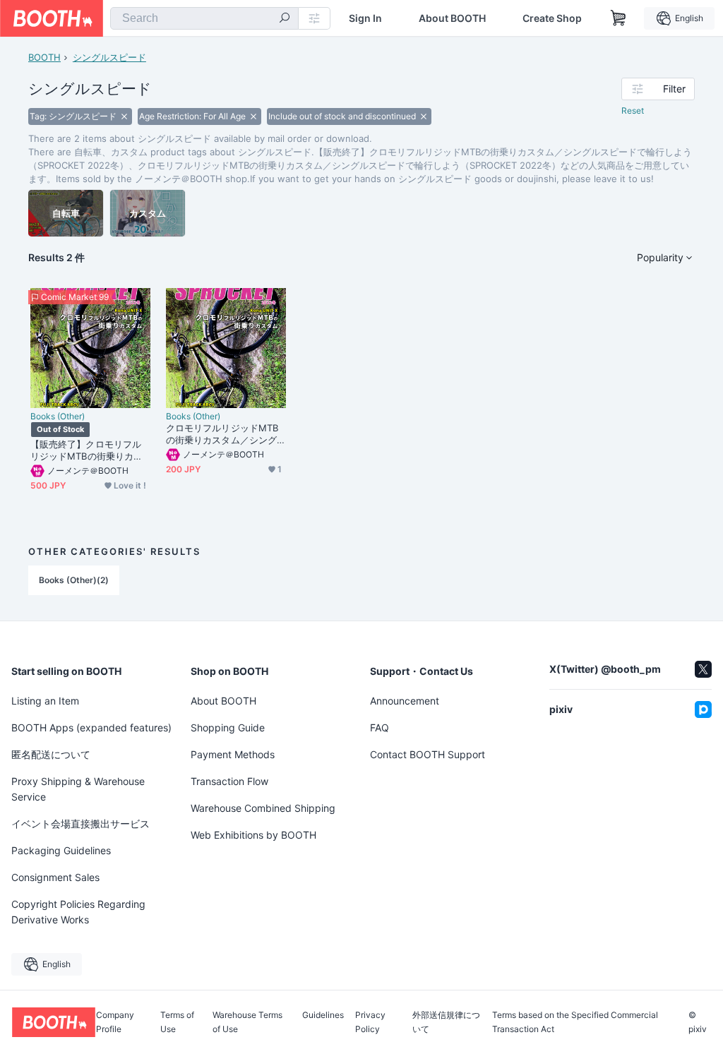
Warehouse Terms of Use (247, 1022)
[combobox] (204, 18)
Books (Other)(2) (74, 580)
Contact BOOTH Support (427, 754)
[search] (284, 19)
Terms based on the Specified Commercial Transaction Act (575, 1022)
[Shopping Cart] (618, 18)
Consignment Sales (55, 877)
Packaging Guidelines (61, 850)
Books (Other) (57, 416)
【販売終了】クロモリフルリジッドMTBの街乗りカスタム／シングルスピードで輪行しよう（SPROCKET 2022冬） (89, 450)
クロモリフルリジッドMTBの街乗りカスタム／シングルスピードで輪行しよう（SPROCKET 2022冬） (224, 434)
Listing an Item (45, 701)
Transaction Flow (229, 781)
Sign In (365, 18)
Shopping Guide (228, 727)
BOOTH (44, 57)
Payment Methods (233, 754)
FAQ (379, 727)
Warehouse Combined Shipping (263, 808)
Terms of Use (177, 1022)
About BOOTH (452, 18)
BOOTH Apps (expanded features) (91, 727)
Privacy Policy (370, 1022)
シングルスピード (109, 57)
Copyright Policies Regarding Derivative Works (78, 912)
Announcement (404, 701)
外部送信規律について (446, 1022)
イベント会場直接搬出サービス (80, 824)
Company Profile (115, 1022)
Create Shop (552, 18)
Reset (632, 110)
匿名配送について (50, 754)
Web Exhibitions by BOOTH (253, 835)
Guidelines (323, 1015)
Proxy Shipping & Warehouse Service (78, 789)
